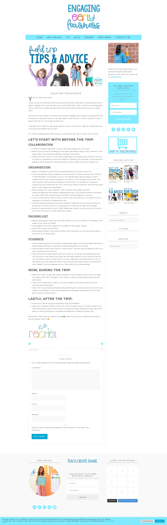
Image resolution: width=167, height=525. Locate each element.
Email (34, 404)
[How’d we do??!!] (112, 482)
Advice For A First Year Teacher (131, 202)
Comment (36, 368)
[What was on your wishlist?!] (122, 471)
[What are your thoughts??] (122, 492)
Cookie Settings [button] (147, 521)
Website (35, 414)
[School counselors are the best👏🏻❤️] (133, 471)
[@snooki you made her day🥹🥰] (133, 492)
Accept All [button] (159, 521)
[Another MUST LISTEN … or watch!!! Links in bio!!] (122, 482)
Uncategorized (33, 350)
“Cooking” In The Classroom (115, 181)
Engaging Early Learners (83, 17)
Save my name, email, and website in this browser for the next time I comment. (61, 428)
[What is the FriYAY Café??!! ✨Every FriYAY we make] (133, 482)
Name (35, 394)
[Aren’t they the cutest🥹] (112, 471)
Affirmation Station (128, 181)
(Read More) (116, 77)
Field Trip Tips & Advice (115, 202)
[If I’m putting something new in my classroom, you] (112, 492)
